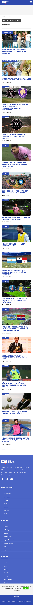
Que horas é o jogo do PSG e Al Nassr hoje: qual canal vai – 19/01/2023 (15, 300)
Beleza (5, 513)
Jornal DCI (4, 16)
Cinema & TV (7, 497)
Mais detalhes (17, 590)
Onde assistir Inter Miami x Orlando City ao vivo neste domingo (13, 136)
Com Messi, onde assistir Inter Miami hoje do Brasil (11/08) (15, 192)
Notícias (6, 507)
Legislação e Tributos (9, 540)
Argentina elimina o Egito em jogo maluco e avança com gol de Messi (16, 79)
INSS (5, 546)
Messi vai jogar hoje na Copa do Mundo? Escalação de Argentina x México (16, 440)
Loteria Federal (8, 579)
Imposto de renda (8, 543)
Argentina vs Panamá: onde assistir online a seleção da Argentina (14, 272)
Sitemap (16, 596)
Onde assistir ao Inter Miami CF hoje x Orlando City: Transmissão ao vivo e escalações (15, 107)
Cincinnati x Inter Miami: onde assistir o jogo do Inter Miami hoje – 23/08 (14, 164)
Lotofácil (6, 569)
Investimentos (8, 536)
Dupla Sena (7, 583)
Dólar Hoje (6, 530)
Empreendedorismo (9, 550)
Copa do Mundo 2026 (10, 61)
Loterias (6, 563)
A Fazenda (6, 510)
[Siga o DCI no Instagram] (11, 479)
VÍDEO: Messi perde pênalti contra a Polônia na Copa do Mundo (14, 385)
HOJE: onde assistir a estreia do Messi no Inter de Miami (16, 218)
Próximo (12, 451)
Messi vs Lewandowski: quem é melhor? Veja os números (14, 412)
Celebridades (7, 32)
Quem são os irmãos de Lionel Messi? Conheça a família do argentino (14, 51)
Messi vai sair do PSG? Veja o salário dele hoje (14, 245)
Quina (5, 566)
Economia (6, 526)
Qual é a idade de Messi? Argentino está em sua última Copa (14, 357)
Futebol (6, 87)
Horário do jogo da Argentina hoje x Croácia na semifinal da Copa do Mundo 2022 (15, 328)
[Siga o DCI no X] (7, 479)
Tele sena (6, 576)
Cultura (6, 500)
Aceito (25, 588)
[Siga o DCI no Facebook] (2, 479)
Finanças (6, 533)
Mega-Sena (7, 573)
